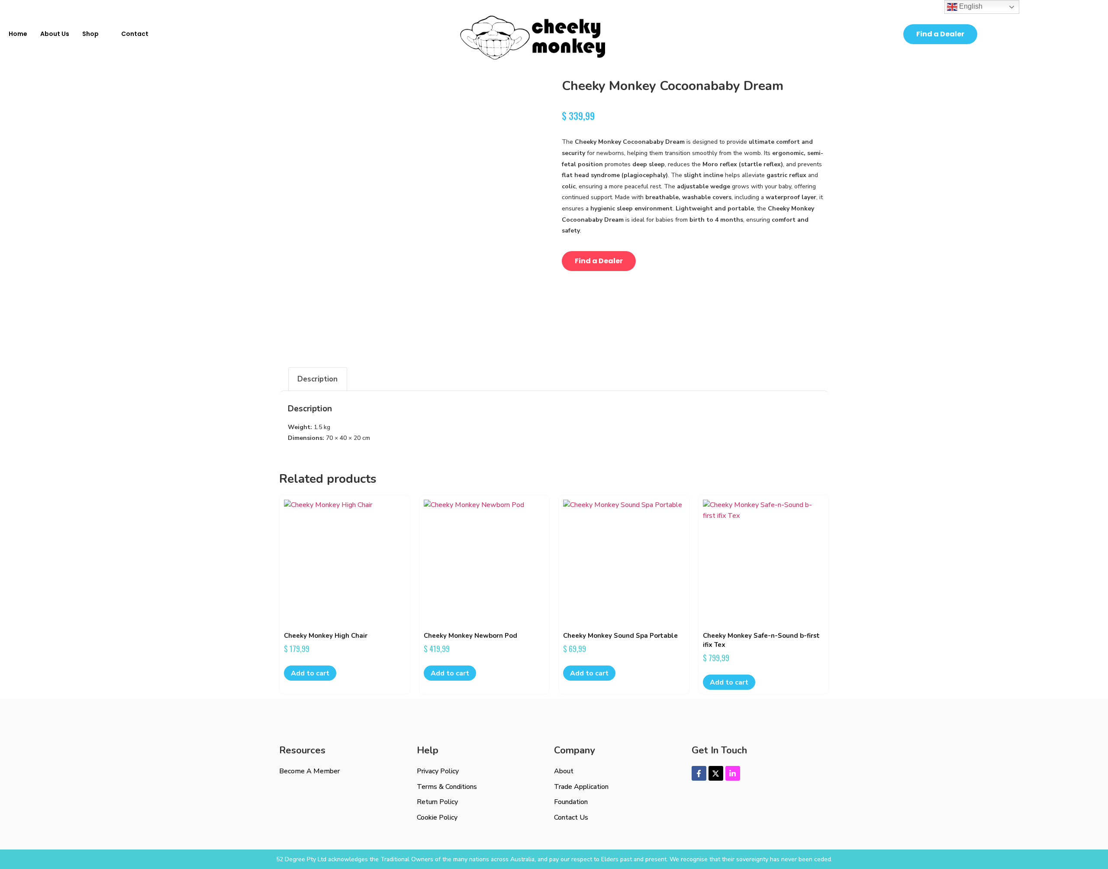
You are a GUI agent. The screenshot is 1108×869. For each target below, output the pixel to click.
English (969, 6)
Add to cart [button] (310, 673)
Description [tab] (317, 379)
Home (18, 33)
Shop (90, 33)
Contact (134, 33)
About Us (54, 33)
